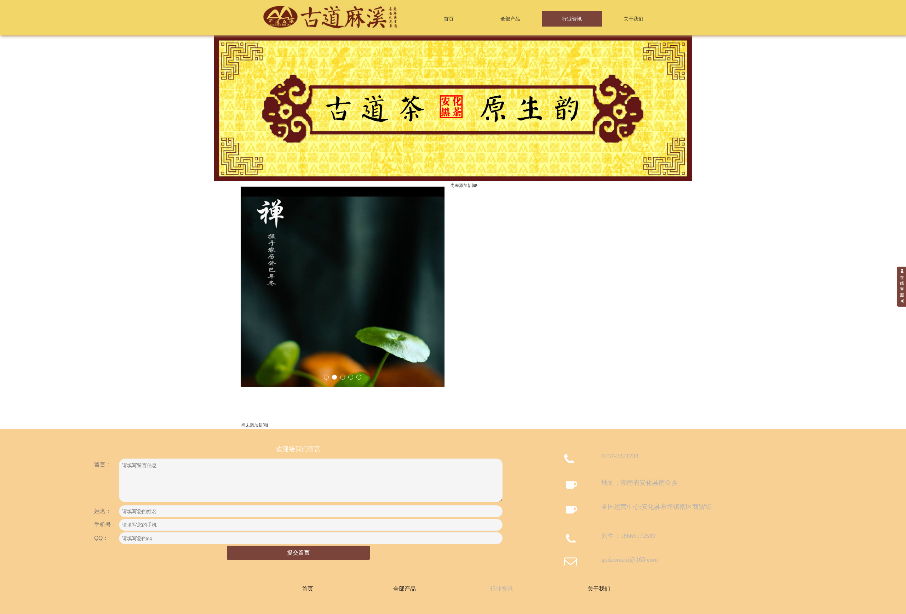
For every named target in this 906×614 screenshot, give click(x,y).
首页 (449, 19)
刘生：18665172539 (628, 535)
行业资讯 (572, 19)
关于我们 (633, 19)
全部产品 (510, 19)
